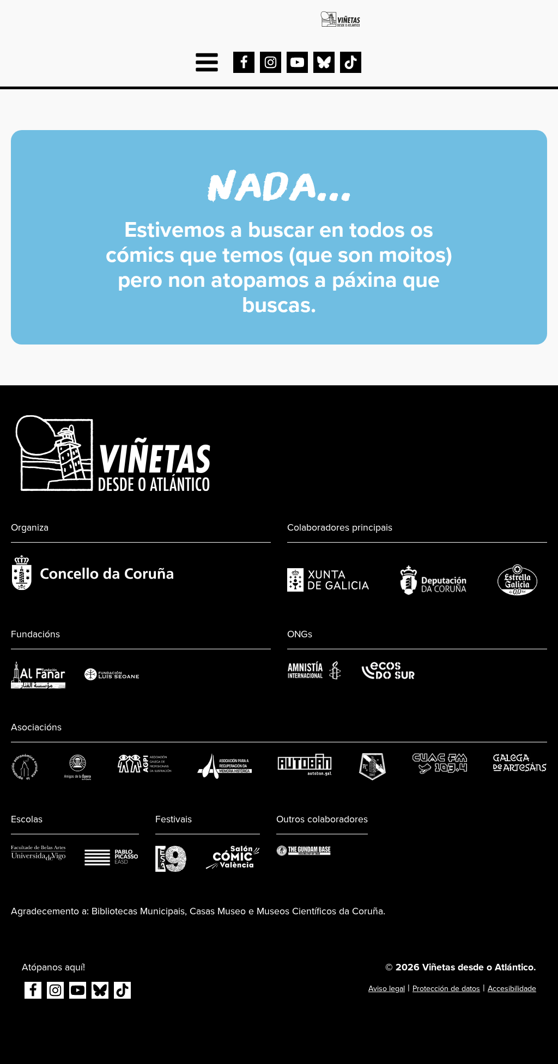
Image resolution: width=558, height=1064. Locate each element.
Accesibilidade (512, 988)
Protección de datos (446, 988)
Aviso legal (386, 988)
